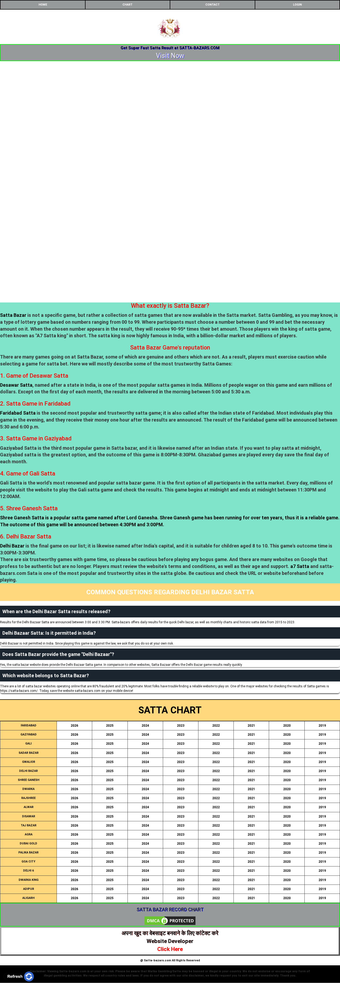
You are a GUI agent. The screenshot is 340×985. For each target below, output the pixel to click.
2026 (74, 725)
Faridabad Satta (18, 413)
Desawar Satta (16, 385)
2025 (109, 725)
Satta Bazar (13, 315)
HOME (43, 4)
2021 (251, 725)
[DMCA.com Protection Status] (170, 920)
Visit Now (170, 56)
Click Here (170, 949)
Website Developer (170, 941)
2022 (216, 725)
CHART (127, 4)
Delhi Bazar (12, 546)
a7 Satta (299, 566)
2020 (287, 725)
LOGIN (297, 4)
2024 (145, 725)
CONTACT (212, 4)
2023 (180, 725)
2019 (322, 725)
